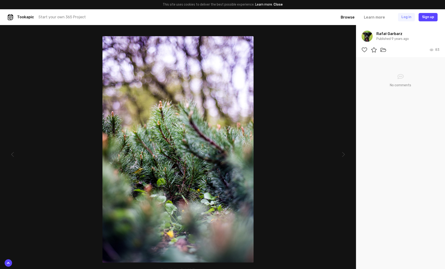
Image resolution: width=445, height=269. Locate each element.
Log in (406, 17)
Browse (348, 17)
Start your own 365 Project (62, 17)
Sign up (428, 17)
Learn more (263, 4)
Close (278, 4)
